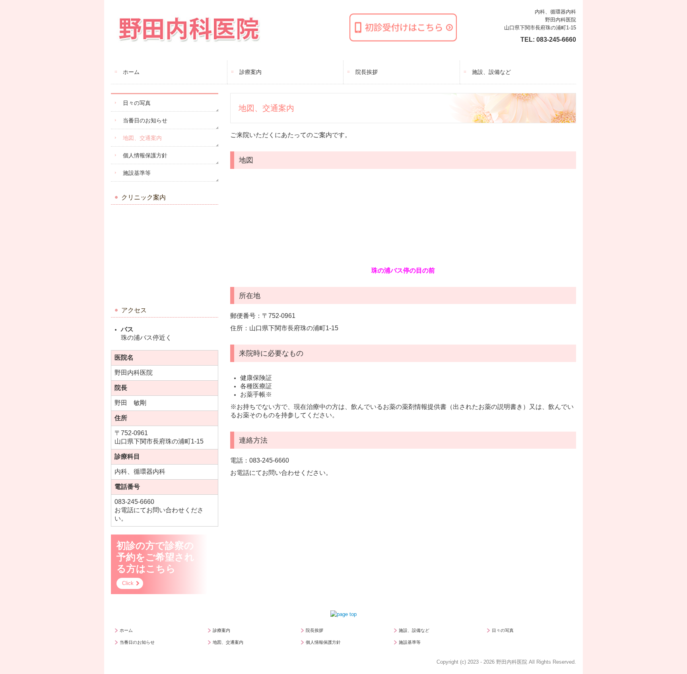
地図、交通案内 (142, 138)
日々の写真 (137, 103)
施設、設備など (491, 72)
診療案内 (250, 72)
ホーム (131, 72)
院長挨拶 (366, 72)
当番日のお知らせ (145, 120)
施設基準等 (137, 173)
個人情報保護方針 (145, 155)
